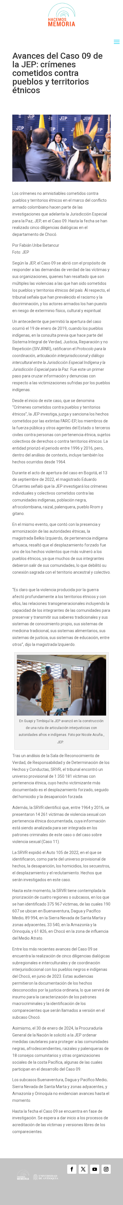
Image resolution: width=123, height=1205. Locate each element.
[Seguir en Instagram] (106, 1169)
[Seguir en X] (83, 1169)
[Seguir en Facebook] (71, 1169)
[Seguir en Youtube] (94, 1169)
